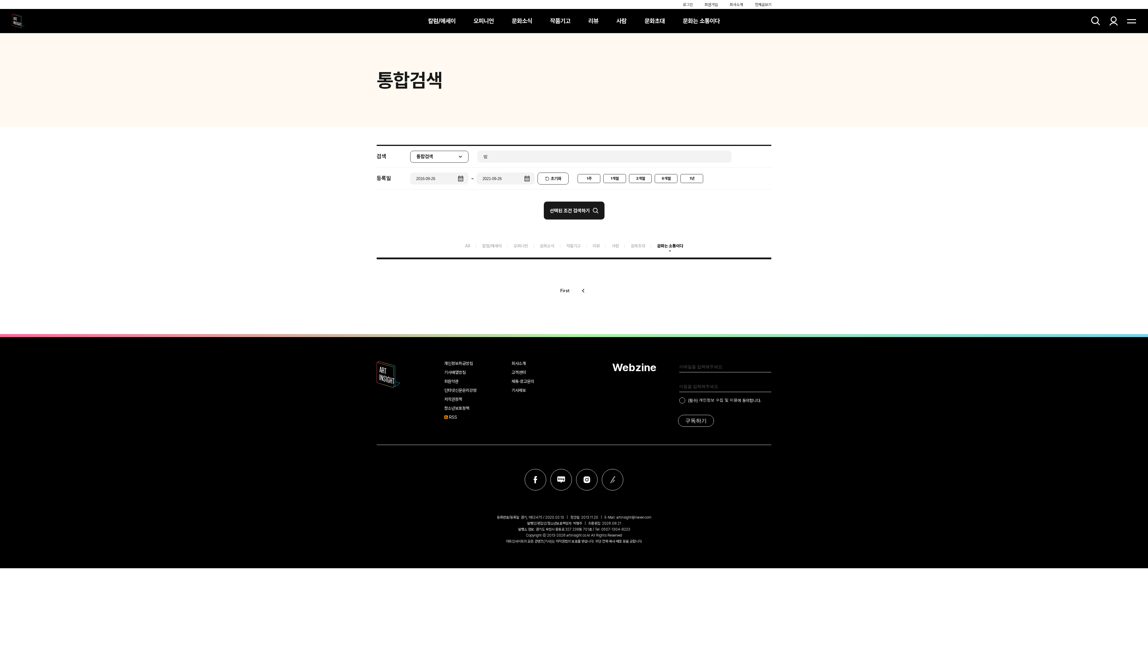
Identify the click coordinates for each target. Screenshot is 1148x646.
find (1095, 21)
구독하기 (696, 421)
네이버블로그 (561, 479)
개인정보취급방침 (458, 363)
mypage (1113, 21)
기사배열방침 (455, 372)
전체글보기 (763, 4)
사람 (621, 21)
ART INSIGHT (389, 374)
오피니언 (484, 21)
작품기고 (560, 21)
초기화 (556, 178)
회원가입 (711, 4)
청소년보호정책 (456, 408)
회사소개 (736, 4)
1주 (589, 178)
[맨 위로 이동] (1127, 625)
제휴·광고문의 (523, 381)
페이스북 (535, 479)
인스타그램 (587, 479)
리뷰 (593, 21)
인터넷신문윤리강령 (460, 390)
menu (1131, 21)
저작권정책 (453, 399)
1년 (691, 178)
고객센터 (519, 372)
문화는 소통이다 (701, 21)
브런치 (612, 479)
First (565, 290)
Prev (583, 290)
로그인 (688, 4)
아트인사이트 (18, 21)
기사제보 (519, 390)
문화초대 (655, 21)
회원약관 (451, 381)
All (467, 245)
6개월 (666, 178)
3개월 (640, 178)
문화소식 (522, 21)
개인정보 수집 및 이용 (718, 400)
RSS (453, 417)
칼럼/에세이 (442, 21)
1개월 (614, 178)
